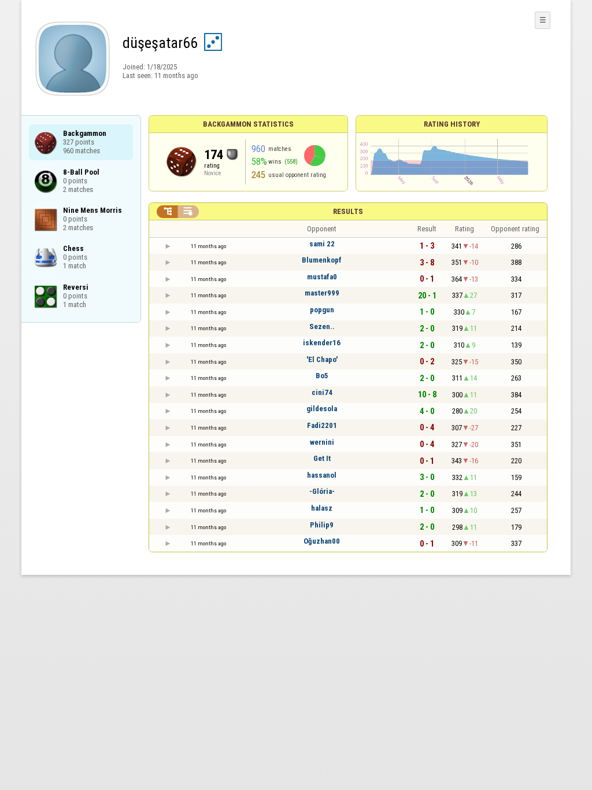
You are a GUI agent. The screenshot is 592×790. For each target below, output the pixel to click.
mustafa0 (322, 276)
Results (348, 211)
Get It (322, 458)
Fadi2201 (322, 425)
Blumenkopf (322, 260)
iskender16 (322, 342)
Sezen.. (322, 326)
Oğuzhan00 (322, 541)
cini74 (322, 392)
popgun (322, 309)
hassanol (321, 475)
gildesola (321, 408)
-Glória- (322, 491)
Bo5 (322, 375)
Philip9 (322, 524)
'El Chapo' (322, 359)
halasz (321, 508)
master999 (322, 293)
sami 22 (322, 243)
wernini (322, 442)
